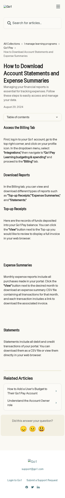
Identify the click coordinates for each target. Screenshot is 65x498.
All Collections (12, 43)
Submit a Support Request (42, 480)
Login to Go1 (14, 480)
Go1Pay (8, 47)
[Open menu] (58, 6)
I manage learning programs (40, 43)
